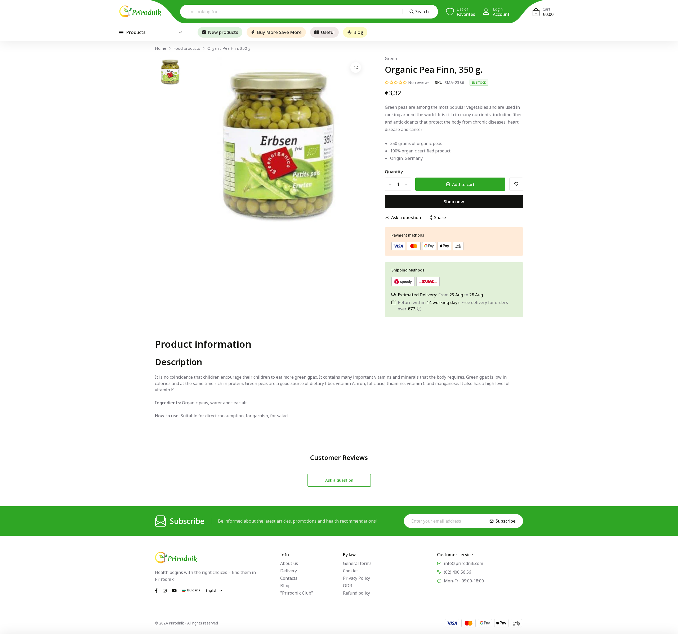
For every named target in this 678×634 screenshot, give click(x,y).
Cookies (351, 571)
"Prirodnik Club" (296, 593)
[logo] (140, 11)
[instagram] (165, 590)
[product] (355, 67)
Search (422, 12)
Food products (186, 48)
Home (160, 48)
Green (391, 58)
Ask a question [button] (339, 480)
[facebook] (156, 590)
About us (289, 563)
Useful (327, 32)
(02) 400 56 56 (457, 572)
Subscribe (506, 521)
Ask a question (406, 217)
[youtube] (174, 590)
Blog (358, 32)
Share (440, 217)
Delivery (288, 571)
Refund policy (356, 593)
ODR (347, 585)
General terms (357, 563)
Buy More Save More (279, 32)
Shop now (454, 202)
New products (223, 32)
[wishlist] (516, 184)
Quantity (394, 172)
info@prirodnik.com (463, 563)
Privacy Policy (356, 578)
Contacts (288, 578)
